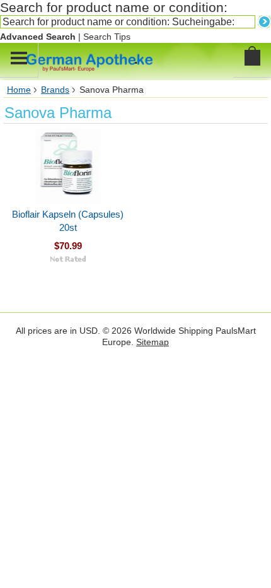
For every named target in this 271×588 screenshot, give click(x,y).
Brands (55, 90)
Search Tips (106, 37)
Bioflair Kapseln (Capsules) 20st (68, 221)
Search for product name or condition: (114, 7)
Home (19, 90)
